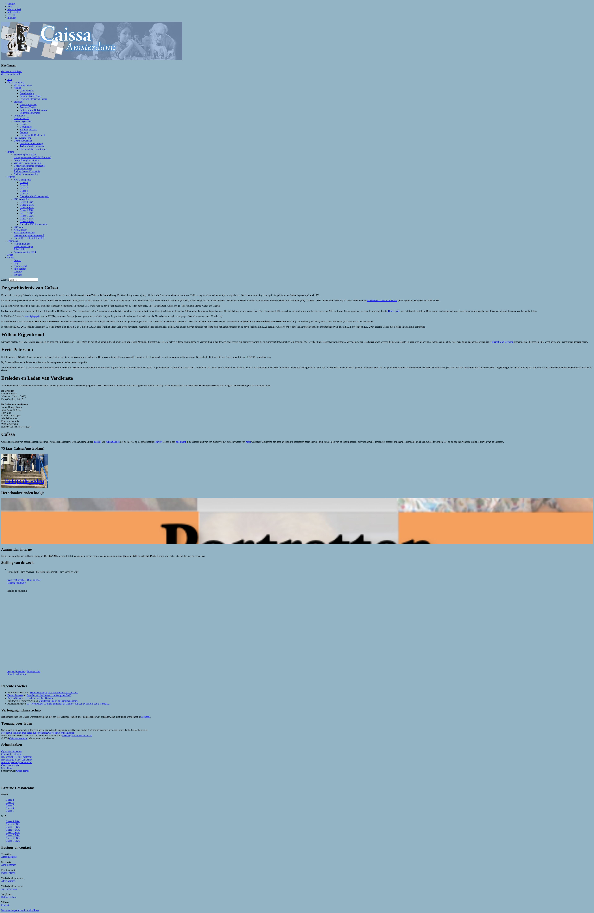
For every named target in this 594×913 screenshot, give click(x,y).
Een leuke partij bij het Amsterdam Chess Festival (54, 692)
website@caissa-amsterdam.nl (77, 735)
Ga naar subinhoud (10, 74)
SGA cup (18, 227)
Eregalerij (18, 101)
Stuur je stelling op (16, 582)
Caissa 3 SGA (27, 207)
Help (9, 6)
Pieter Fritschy (8, 873)
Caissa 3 (24, 188)
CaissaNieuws (27, 90)
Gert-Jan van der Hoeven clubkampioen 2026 (49, 695)
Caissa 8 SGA (27, 221)
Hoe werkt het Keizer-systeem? (16, 757)
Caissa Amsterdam (18, 738)
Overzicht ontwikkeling (31, 143)
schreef (158, 441)
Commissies (26, 126)
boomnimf (181, 441)
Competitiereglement (11, 754)
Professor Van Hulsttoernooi (33, 110)
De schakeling (27, 93)
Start (9, 79)
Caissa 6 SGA (27, 216)
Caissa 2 (24, 185)
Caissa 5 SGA (27, 213)
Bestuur (23, 124)
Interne (10, 151)
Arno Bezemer (8, 865)
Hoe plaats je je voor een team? (29, 235)
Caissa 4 (24, 190)
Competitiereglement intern (27, 160)
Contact (11, 3)
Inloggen (11, 17)
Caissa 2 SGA (27, 204)
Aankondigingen (22, 243)
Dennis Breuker (15, 695)
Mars (248, 441)
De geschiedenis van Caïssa (33, 99)
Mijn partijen (13, 12)
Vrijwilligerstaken (28, 129)
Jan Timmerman (9, 889)
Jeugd (10, 254)
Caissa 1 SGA (27, 202)
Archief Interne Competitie (27, 171)
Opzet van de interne (11, 751)
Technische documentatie (32, 146)
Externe (11, 177)
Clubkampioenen (28, 104)
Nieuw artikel (14, 9)
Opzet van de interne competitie (29, 165)
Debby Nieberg (8, 897)
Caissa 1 (24, 182)
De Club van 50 (21, 118)
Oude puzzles (33, 580)
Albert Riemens (9, 856)
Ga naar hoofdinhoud (11, 71)
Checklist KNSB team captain (34, 196)
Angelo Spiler (14, 698)
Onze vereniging (15, 82)
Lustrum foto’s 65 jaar (30, 96)
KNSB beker (20, 229)
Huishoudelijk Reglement (32, 135)
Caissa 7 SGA (27, 218)
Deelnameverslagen (23, 246)
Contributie (19, 115)
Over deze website (23, 140)
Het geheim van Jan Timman (39, 698)
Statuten (24, 132)
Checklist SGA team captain (33, 224)
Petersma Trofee (28, 107)
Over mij (11, 15)
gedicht (97, 441)
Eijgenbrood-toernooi (502, 342)
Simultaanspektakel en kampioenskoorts (58, 701)
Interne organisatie (23, 121)
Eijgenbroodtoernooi (30, 113)
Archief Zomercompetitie (26, 174)
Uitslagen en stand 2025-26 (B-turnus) (32, 157)
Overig (10, 257)
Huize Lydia (394, 311)
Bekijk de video (24, 480)
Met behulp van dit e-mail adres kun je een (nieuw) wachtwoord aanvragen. (38, 732)
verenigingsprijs (32, 316)
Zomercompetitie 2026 (25, 154)
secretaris (145, 716)
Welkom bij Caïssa (23, 85)
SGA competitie (21, 199)
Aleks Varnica (8, 881)
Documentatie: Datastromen (33, 149)
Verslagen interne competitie (27, 163)
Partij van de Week (23, 168)
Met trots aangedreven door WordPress (20, 910)
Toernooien (13, 241)
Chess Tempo (23, 770)
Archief (17, 87)
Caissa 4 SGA (27, 210)
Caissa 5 (24, 193)
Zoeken (5, 279)
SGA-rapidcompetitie (24, 232)
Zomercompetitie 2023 (25, 252)
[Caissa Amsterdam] (91, 59)
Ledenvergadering (22, 138)
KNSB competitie (22, 179)
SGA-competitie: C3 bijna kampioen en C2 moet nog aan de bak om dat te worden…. (68, 703)
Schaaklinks (19, 249)
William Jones (113, 441)
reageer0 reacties (16, 580)
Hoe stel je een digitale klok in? (29, 238)
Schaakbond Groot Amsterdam (382, 300)
